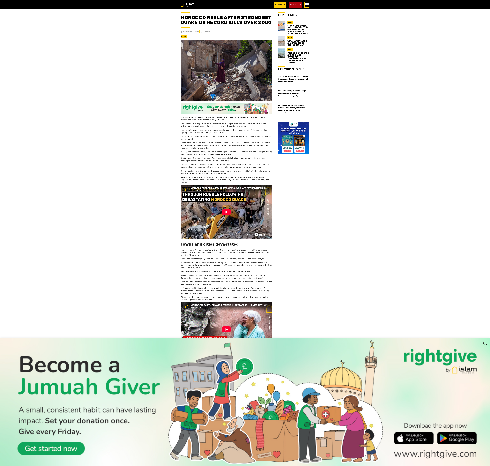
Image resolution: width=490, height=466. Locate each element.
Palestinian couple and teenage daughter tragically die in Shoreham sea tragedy (298, 58)
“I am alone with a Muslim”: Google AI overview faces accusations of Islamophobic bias (297, 30)
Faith (290, 37)
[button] (485, 343)
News (183, 36)
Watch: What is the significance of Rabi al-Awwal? (297, 43)
